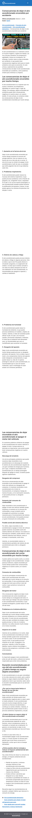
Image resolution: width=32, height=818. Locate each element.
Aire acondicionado (8, 25)
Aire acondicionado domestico (13, 797)
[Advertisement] (16, 119)
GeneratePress (16, 815)
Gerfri (8, 20)
